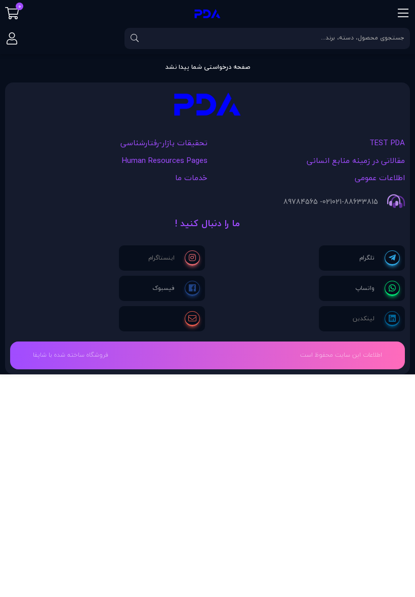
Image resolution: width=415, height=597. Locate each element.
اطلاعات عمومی (380, 177)
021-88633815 (355, 201)
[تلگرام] (379, 258)
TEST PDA (387, 142)
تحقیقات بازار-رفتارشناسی (164, 142)
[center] (134, 38)
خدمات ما (191, 177)
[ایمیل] (192, 318)
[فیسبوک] (176, 288)
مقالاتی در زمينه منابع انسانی (356, 160)
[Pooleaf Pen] (207, 107)
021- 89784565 (307, 201)
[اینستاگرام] (174, 258)
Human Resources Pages (165, 160)
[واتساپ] (377, 288)
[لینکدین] (376, 318)
